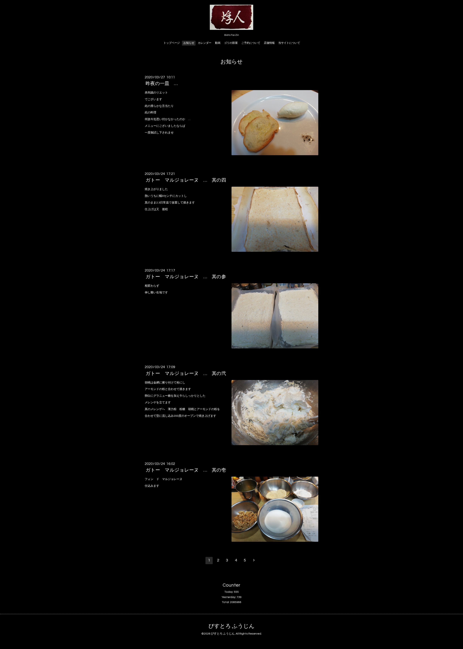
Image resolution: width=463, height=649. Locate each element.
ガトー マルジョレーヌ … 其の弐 (186, 373)
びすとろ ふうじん (231, 626)
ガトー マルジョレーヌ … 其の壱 (186, 470)
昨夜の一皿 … (162, 83)
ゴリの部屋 (231, 43)
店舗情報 (269, 43)
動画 (217, 43)
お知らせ (188, 43)
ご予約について (250, 43)
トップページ (171, 43)
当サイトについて (289, 43)
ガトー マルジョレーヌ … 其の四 (186, 180)
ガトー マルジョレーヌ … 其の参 (186, 276)
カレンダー (204, 43)
